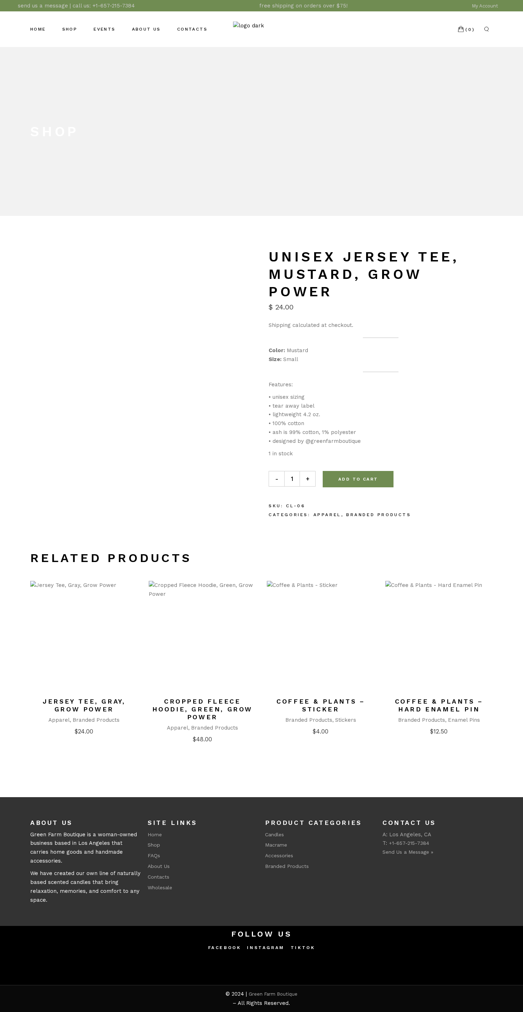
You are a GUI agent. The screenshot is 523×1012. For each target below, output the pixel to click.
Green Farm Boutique (273, 994)
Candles (274, 834)
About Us (159, 866)
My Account (486, 6)
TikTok (303, 947)
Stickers (345, 720)
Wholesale (160, 887)
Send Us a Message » (407, 852)
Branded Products (378, 514)
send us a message (43, 5)
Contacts (158, 877)
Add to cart (358, 479)
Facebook (224, 947)
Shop (154, 845)
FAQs (154, 855)
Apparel (327, 514)
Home (155, 834)
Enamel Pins (464, 720)
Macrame (276, 845)
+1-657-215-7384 (114, 5)
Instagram (265, 947)
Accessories (279, 855)
